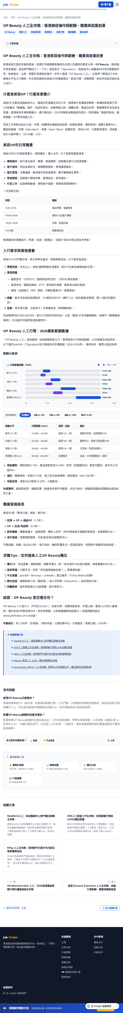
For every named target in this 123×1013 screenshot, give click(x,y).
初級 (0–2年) (39, 415)
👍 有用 (33, 740)
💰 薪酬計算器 (21, 766)
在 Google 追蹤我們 (16, 993)
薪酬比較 (66, 962)
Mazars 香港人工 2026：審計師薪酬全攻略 (35, 660)
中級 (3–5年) (54, 415)
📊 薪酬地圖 (57, 766)
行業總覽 (66, 952)
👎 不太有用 (48, 740)
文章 (12, 17)
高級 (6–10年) (70, 415)
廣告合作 (98, 942)
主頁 (5, 17)
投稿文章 (98, 947)
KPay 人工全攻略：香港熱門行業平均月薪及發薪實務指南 (42, 653)
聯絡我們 (66, 976)
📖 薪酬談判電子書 (71, 971)
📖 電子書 (106, 4)
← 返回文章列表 (11, 907)
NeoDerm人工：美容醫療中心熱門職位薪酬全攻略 (39, 640)
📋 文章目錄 (12, 43)
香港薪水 (48, 32)
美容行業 (60, 32)
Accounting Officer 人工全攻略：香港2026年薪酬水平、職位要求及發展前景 (52, 667)
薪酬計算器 (67, 967)
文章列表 (66, 947)
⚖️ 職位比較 (93, 766)
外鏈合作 (98, 952)
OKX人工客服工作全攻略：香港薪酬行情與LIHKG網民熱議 (43, 647)
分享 (112, 740)
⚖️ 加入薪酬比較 (110, 908)
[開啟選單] (117, 4)
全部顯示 (25, 415)
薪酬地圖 (66, 957)
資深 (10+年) (86, 415)
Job (11, 4)
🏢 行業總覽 (17, 780)
